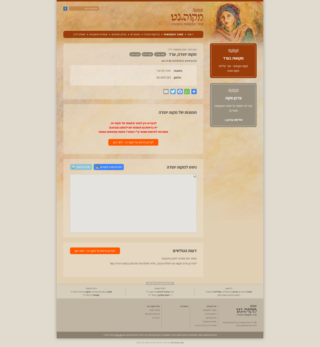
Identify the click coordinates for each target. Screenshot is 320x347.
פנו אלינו (118, 335)
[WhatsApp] (186, 91)
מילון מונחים (119, 34)
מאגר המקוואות (173, 34)
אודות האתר (154, 310)
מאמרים (135, 34)
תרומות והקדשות (152, 314)
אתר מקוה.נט (153, 306)
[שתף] (193, 91)
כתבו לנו (156, 318)
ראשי (190, 34)
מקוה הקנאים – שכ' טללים (233, 66)
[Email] (165, 91)
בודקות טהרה (152, 34)
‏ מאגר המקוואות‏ (180, 49)
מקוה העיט (233, 71)
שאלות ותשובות (98, 34)
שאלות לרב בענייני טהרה (205, 325)
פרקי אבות (140, 342)
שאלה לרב (79, 34)
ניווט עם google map (111, 167)
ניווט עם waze (83, 167)
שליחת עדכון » (233, 120)
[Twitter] (172, 91)
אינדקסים (211, 306)
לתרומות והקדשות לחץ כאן (160, 283)
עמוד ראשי (192, 49)
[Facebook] (179, 91)
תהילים (159, 342)
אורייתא (167, 342)
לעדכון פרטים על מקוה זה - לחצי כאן (133, 142)
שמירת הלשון (151, 342)
